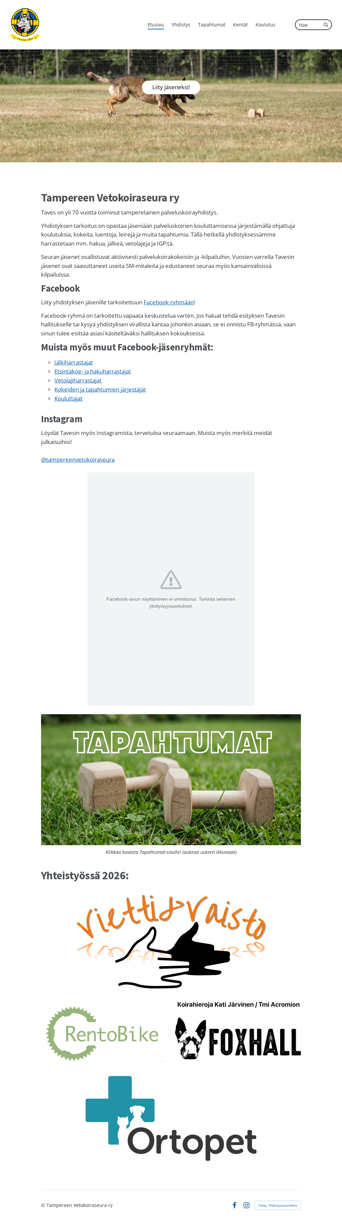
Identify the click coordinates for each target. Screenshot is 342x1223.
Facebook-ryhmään (169, 302)
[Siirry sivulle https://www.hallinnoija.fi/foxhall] (238, 1038)
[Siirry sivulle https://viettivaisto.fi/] (171, 941)
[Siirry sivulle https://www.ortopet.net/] (171, 1118)
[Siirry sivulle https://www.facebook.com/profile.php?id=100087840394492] (238, 1005)
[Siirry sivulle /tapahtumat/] (171, 779)
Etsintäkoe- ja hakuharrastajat (92, 371)
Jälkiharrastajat (73, 362)
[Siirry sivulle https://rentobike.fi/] (104, 1034)
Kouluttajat (68, 398)
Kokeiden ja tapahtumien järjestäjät (100, 389)
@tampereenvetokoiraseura (78, 459)
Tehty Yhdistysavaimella (277, 1205)
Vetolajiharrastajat (78, 380)
